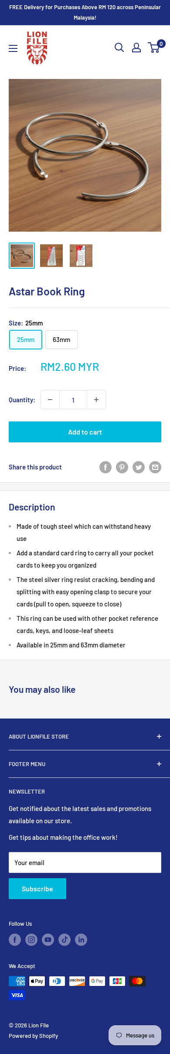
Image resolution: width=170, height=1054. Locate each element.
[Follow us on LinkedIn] (81, 940)
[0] (154, 47)
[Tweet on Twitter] (139, 466)
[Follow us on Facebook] (15, 940)
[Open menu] (13, 48)
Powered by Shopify (33, 1035)
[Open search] (119, 47)
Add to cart (85, 432)
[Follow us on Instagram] (31, 940)
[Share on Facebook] (105, 466)
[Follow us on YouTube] (48, 940)
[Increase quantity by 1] (96, 399)
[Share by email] (155, 466)
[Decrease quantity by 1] (50, 399)
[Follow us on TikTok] (64, 940)
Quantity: (22, 400)
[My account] (136, 47)
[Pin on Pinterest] (122, 466)
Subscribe (37, 888)
